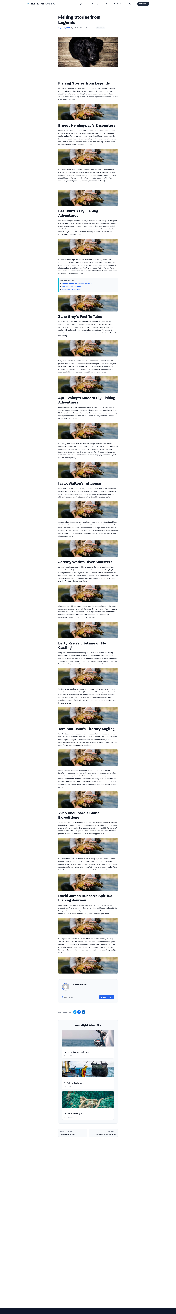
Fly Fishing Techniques (74, 1083)
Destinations (119, 4)
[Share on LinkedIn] (83, 1012)
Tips (130, 4)
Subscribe (143, 4)
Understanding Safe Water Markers (76, 283)
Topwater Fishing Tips (71, 289)
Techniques (96, 4)
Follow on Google (148, 1310)
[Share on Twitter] (75, 1012)
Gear (107, 4)
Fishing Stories (81, 4)
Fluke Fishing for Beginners (76, 1052)
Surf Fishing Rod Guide (71, 286)
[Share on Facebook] (79, 1012)
